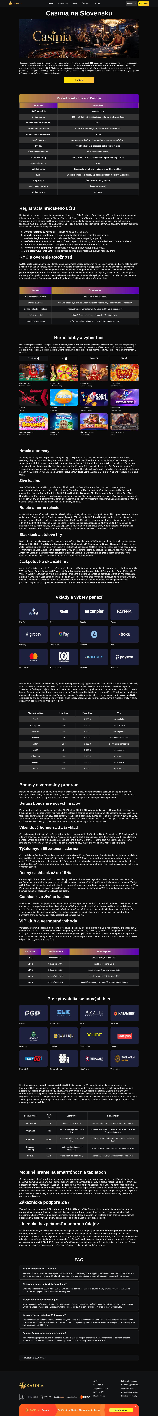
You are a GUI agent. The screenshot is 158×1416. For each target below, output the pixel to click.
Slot (122, 358)
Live (62, 358)
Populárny (32, 358)
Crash (92, 358)
